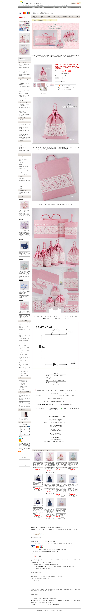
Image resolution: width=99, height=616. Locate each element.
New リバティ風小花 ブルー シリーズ (24, 368)
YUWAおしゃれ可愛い (23, 375)
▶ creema (24, 461)
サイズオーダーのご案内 (24, 406)
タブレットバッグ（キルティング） (24, 115)
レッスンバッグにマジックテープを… (24, 72)
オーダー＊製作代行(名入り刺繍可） (24, 65)
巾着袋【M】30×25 (23, 143)
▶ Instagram (24, 464)
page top (76, 520)
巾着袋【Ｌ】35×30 (23, 145)
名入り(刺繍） (22, 384)
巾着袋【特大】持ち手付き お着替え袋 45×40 (24, 138)
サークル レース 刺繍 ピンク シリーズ (24, 351)
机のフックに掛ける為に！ (24, 68)
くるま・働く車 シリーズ (24, 338)
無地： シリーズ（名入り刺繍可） (24, 327)
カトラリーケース (23, 174)
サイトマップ (77, 7)
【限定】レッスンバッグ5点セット (24, 84)
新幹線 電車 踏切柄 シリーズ (24, 341)
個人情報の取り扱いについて (43, 610)
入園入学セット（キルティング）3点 (24, 105)
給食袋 (20, 164)
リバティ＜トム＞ (23, 373)
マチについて (22, 383)
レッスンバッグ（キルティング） (24, 108)
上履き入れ (21, 119)
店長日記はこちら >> (23, 419)
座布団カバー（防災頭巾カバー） (24, 181)
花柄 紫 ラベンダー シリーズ (24, 355)
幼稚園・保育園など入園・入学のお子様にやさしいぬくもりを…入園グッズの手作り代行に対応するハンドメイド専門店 (43, 5)
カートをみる (32, 7)
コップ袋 (21, 162)
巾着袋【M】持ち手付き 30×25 (24, 128)
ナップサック (22, 178)
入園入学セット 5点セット (24, 80)
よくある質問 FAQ (23, 381)
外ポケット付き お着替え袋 (24, 124)
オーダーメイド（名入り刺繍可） (24, 323)
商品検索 (21, 58)
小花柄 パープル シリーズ (24, 361)
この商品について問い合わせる (67, 87)
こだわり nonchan (23, 386)
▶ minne (24, 457)
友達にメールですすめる (66, 89)
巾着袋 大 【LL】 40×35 (23, 148)
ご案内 (20, 377)
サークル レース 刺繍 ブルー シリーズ (24, 348)
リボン (20, 188)
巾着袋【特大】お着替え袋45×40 (24, 151)
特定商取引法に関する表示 (56, 610)
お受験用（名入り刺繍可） (24, 193)
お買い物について (23, 380)
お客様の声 (68, 7)
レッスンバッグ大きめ (24, 93)
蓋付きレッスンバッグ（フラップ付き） (24, 96)
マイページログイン (42, 7)
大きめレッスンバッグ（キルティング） (24, 112)
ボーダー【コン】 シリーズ (24, 330)
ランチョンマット (23, 168)
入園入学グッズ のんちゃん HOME (39, 12)
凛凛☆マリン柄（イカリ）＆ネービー (24, 336)
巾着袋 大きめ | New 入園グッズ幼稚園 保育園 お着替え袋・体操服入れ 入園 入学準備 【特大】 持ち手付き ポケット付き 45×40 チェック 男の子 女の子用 (49, 511)
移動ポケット (22, 184)
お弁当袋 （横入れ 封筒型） (24, 160)
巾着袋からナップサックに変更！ (24, 75)
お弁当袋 (21, 156)
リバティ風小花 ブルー (24, 371)
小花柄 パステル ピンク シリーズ (24, 358)
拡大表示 (44, 93)
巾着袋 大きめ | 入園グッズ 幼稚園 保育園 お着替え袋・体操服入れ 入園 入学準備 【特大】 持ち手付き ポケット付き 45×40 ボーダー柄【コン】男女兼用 (38, 509)
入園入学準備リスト (23, 394)
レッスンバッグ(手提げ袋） (24, 90)
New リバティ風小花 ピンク (24, 365)
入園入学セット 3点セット (24, 87)
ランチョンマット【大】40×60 (24, 171)
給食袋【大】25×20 (23, 166)
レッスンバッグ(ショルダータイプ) (24, 99)
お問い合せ (60, 7)
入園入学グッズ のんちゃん (34, 3)
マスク (20, 186)
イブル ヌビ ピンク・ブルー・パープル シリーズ (24, 344)
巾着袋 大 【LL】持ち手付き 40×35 (24, 135)
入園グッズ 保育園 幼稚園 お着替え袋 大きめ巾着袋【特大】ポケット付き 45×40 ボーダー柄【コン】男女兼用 (38, 485)
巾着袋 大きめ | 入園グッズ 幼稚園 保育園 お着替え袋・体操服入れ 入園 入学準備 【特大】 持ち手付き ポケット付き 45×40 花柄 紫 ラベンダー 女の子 (61, 511)
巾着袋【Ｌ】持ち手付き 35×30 (24, 131)
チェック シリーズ (23, 333)
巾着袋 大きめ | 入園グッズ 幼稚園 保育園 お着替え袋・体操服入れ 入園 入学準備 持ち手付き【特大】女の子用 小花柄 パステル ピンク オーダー (49, 466)
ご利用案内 (52, 7)
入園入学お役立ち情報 (24, 391)
